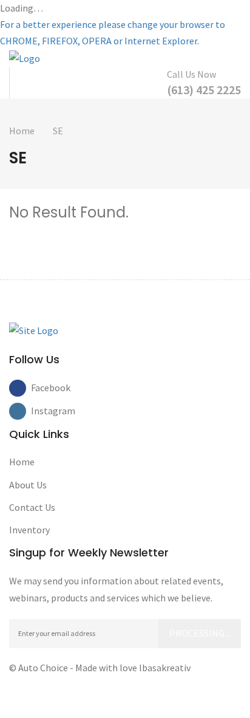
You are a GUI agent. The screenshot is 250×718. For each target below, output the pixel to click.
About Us (28, 485)
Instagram (39, 411)
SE (58, 131)
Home (22, 131)
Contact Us (32, 507)
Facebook (39, 387)
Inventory (29, 530)
